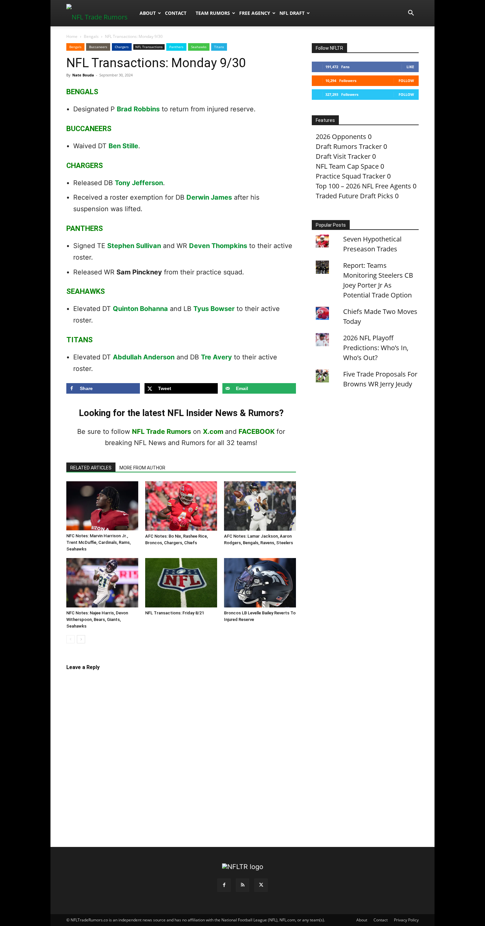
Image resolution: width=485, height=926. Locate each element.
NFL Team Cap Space (347, 166)
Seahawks (199, 46)
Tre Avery (216, 357)
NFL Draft (292, 13)
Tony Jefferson (139, 183)
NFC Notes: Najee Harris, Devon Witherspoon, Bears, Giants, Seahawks (97, 619)
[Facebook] (224, 885)
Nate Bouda (83, 74)
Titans (219, 46)
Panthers (176, 46)
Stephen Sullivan (134, 246)
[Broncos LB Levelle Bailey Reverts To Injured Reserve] (260, 582)
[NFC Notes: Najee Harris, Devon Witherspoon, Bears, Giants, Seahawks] (102, 582)
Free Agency (254, 13)
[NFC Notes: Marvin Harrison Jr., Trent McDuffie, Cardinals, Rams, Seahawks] (102, 505)
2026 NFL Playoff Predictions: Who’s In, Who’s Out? (375, 347)
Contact (175, 13)
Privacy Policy (406, 920)
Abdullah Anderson (144, 357)
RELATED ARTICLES (91, 467)
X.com (213, 431)
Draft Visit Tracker (343, 156)
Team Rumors (213, 13)
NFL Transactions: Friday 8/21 (174, 612)
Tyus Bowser (214, 309)
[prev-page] (70, 639)
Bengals (91, 36)
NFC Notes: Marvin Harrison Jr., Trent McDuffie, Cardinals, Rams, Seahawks (98, 542)
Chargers (122, 46)
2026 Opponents (341, 136)
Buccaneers (98, 46)
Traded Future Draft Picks (354, 195)
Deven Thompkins (218, 246)
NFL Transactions (149, 46)
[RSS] (242, 885)
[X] (261, 885)
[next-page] (81, 639)
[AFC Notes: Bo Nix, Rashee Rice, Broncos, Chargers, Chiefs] (181, 506)
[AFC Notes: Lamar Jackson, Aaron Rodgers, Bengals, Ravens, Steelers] (260, 506)
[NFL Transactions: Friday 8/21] (181, 582)
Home (72, 36)
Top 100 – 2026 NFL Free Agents (363, 186)
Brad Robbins (138, 109)
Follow (406, 80)
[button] (411, 13)
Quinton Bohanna (140, 309)
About (148, 13)
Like (410, 66)
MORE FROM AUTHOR (142, 467)
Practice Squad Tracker (350, 176)
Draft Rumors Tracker (349, 146)
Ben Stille (123, 146)
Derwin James (209, 197)
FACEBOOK (257, 431)
